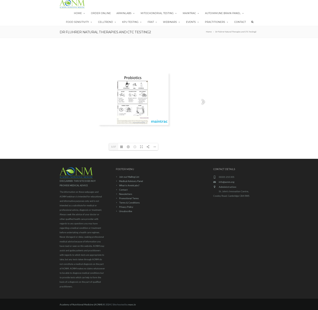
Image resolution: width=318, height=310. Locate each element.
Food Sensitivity (77, 22)
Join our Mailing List (129, 176)
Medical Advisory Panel (131, 181)
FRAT (151, 22)
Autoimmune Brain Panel (223, 13)
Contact (240, 22)
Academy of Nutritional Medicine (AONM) (81, 304)
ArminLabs (124, 13)
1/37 (113, 146)
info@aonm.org (226, 181)
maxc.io (132, 304)
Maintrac (189, 13)
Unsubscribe (125, 211)
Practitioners (215, 22)
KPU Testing (130, 22)
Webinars (170, 22)
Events (191, 22)
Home (78, 13)
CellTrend (105, 22)
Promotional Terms (129, 198)
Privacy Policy (126, 206)
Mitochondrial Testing (157, 13)
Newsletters (125, 194)
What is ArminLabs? (129, 185)
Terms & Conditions (129, 202)
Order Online (101, 13)
